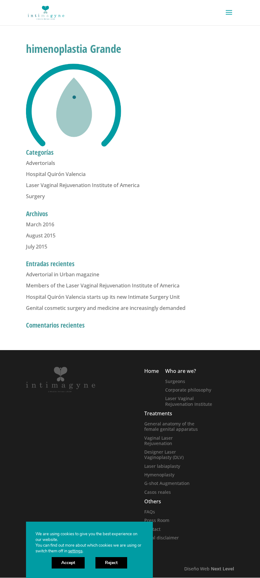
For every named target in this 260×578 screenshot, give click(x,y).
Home (151, 371)
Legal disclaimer (161, 538)
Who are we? (180, 371)
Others (152, 501)
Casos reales (157, 492)
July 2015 (36, 246)
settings (75, 551)
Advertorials (40, 163)
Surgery (35, 196)
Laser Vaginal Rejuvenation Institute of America (83, 185)
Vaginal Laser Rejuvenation (158, 440)
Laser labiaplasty (162, 466)
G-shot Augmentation (167, 483)
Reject (111, 563)
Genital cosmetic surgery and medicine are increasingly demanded (105, 308)
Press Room (156, 520)
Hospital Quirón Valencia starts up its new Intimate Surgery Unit (103, 296)
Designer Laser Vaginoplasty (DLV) (164, 454)
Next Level (222, 569)
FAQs (149, 512)
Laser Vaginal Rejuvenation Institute (188, 401)
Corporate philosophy (188, 390)
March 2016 (40, 224)
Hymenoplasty (159, 475)
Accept (68, 563)
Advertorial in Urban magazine (62, 274)
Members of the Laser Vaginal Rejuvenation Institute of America (102, 285)
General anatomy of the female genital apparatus (171, 426)
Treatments (158, 413)
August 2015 (40, 235)
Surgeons (175, 381)
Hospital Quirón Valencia (56, 174)
